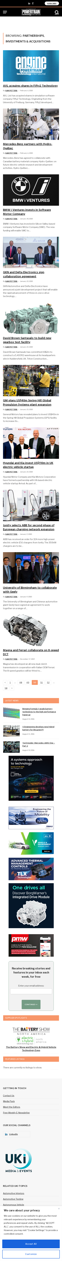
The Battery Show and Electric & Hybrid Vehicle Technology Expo (31, 1049)
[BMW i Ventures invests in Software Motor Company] (31, 190)
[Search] (56, 12)
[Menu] (5, 12)
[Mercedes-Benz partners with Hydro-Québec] (31, 124)
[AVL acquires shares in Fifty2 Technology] (31, 66)
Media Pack (9, 1101)
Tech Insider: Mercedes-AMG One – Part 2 (38, 744)
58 (6, 688)
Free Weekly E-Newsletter (16, 1112)
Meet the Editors (11, 1107)
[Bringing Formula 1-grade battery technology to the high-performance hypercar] (11, 713)
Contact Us (8, 1095)
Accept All (31, 1244)
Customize (31, 1254)
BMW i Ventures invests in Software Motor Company (27, 212)
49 (27, 682)
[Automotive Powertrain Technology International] (31, 12)
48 (20, 682)
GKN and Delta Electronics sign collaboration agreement (23, 274)
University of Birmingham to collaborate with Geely (30, 589)
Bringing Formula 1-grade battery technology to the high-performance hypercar (39, 712)
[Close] (59, 1208)
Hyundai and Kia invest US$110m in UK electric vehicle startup (28, 465)
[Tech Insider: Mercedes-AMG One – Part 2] (11, 747)
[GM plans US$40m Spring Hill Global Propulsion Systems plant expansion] (31, 380)
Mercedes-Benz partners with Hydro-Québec (27, 146)
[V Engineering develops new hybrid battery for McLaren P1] (11, 731)
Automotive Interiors (13, 1193)
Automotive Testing (13, 1199)
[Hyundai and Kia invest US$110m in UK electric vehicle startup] (31, 443)
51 (41, 682)
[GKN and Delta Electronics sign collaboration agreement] (31, 252)
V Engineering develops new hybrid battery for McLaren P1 (38, 728)
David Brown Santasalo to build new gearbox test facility (27, 340)
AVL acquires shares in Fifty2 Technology (30, 86)
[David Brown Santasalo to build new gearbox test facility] (31, 318)
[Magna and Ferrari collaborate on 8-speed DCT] (31, 630)
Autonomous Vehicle (13, 1204)
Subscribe (51, 3)
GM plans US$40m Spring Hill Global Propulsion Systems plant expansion (27, 402)
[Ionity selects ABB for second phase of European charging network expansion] (31, 505)
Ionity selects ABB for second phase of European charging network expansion (28, 527)
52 (48, 682)
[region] (31, 1233)
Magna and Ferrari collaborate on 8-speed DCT (31, 652)
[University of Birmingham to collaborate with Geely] (31, 567)
